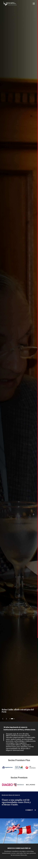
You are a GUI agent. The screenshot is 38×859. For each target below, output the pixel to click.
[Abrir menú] (34, 3)
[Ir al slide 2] (12, 718)
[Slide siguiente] (6, 719)
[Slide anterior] (3, 719)
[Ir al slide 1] (11, 718)
